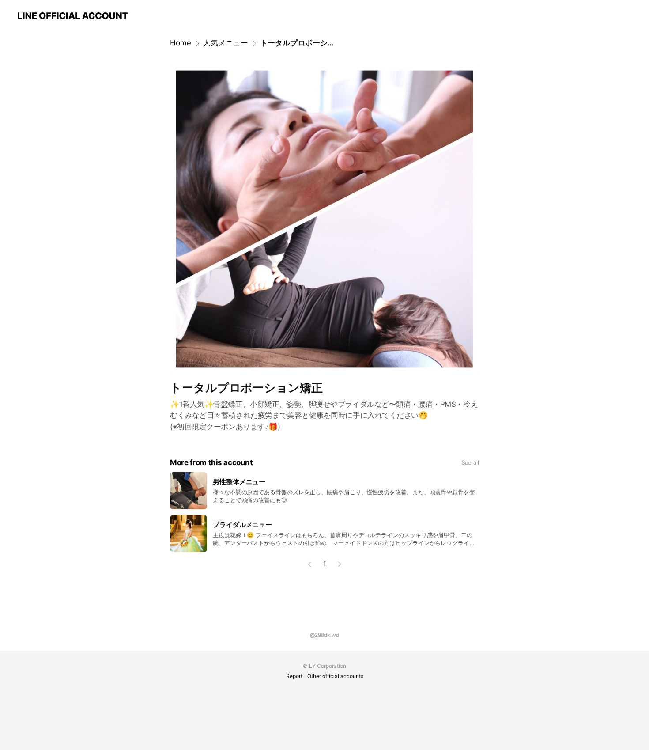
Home (180, 42)
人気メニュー (225, 42)
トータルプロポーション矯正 (298, 42)
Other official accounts (335, 676)
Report (294, 676)
